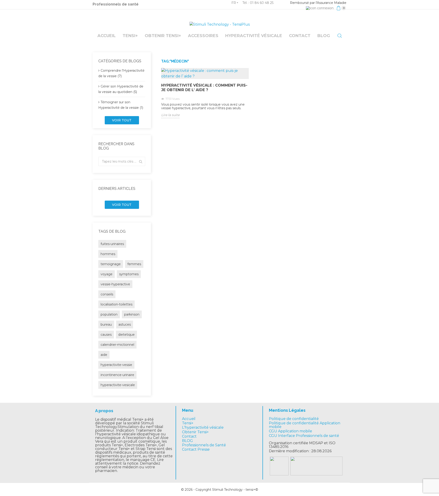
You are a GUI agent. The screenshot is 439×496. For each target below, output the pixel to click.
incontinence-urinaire (117, 375)
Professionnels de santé (116, 4)
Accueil (106, 35)
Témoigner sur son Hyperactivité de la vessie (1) (120, 105)
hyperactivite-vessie (116, 365)
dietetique (126, 334)
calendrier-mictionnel (117, 345)
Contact (300, 35)
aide (104, 355)
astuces (124, 324)
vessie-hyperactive (115, 284)
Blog (323, 35)
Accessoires (203, 35)
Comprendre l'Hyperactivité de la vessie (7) (121, 73)
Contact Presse (196, 449)
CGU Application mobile (290, 431)
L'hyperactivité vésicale (203, 427)
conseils (107, 294)
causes (106, 334)
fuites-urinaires (112, 244)
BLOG (187, 441)
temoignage (111, 264)
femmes (134, 264)
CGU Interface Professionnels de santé (304, 435)
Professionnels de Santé (204, 445)
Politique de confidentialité (294, 419)
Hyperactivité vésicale (253, 35)
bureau (106, 324)
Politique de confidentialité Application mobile (304, 425)
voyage (106, 274)
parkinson (131, 314)
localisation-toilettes (116, 304)
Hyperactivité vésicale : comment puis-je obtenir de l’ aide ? (204, 87)
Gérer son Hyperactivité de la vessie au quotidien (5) (120, 89)
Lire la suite (170, 115)
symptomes (129, 274)
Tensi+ (130, 35)
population (109, 314)
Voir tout (121, 120)
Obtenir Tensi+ (163, 35)
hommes (108, 254)
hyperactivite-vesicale (118, 385)
